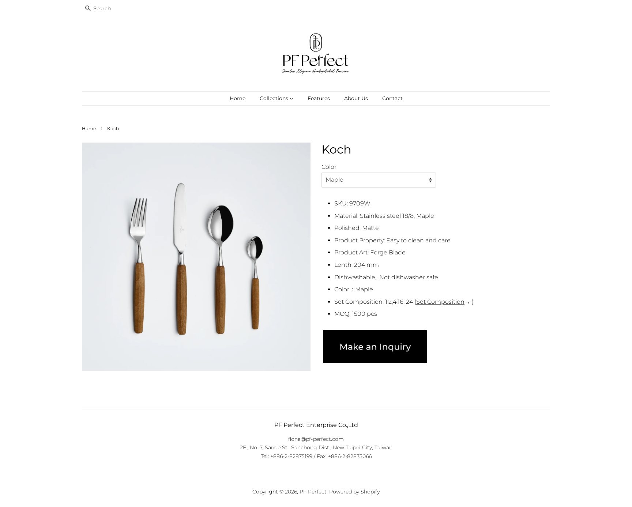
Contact (392, 98)
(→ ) (444, 301)
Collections (275, 98)
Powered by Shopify (354, 492)
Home (237, 98)
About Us (356, 98)
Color (328, 166)
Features (319, 98)
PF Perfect (313, 492)
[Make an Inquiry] (375, 360)
